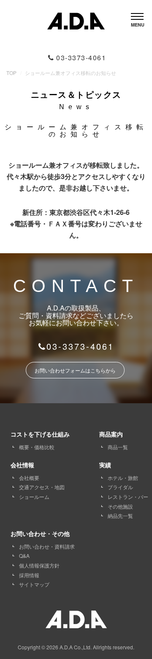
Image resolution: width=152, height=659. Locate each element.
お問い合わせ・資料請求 (47, 546)
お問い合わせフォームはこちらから (75, 370)
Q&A (24, 555)
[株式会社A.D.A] (76, 19)
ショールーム (34, 496)
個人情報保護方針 (39, 565)
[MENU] (137, 14)
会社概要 (29, 477)
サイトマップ (34, 584)
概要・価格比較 (36, 446)
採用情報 (29, 575)
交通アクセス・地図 (42, 486)
